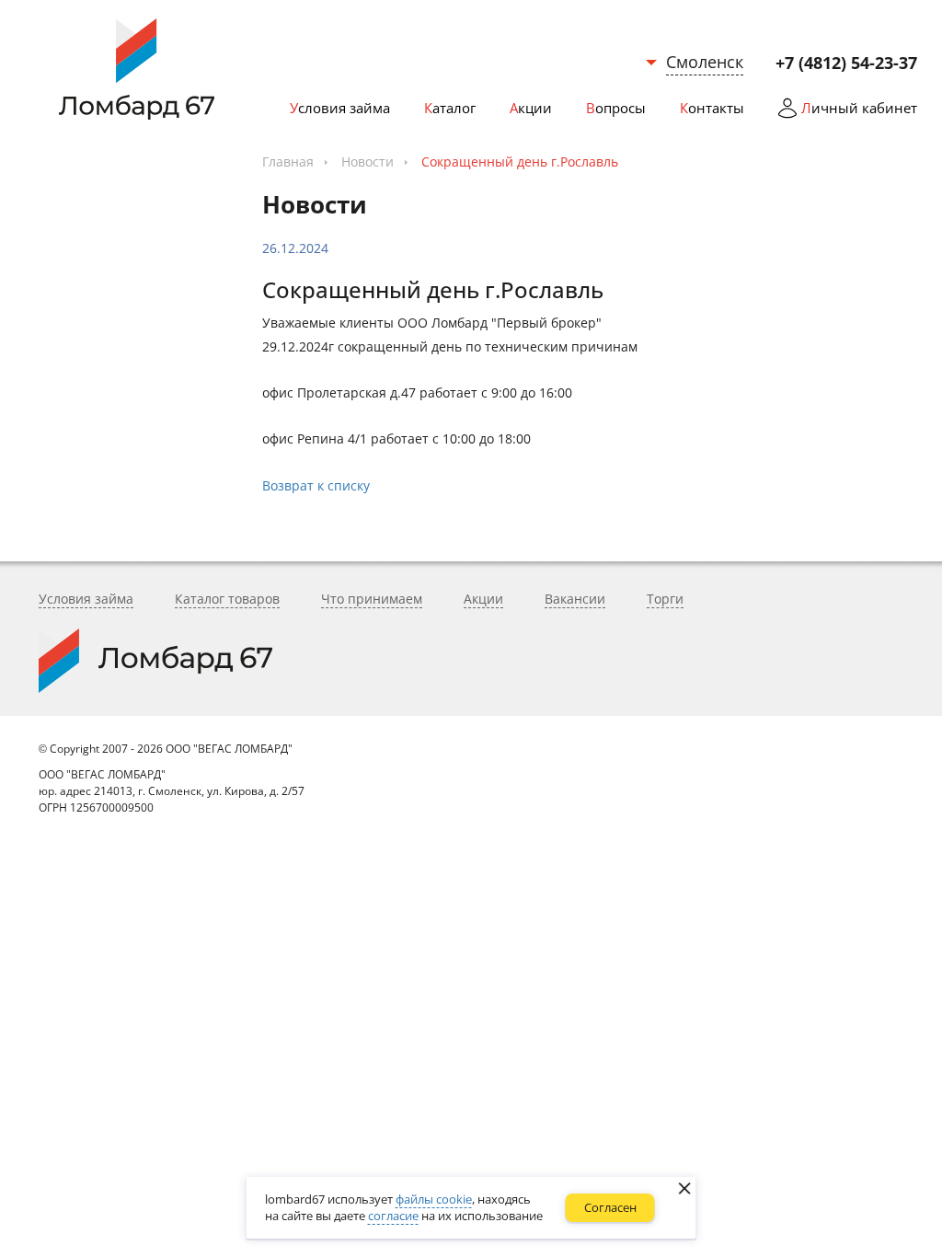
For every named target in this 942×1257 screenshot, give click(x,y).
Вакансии (575, 598)
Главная (288, 161)
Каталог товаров (227, 598)
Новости (367, 161)
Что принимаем (371, 598)
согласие (393, 1215)
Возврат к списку (316, 485)
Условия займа (86, 598)
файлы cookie (434, 1199)
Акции (483, 598)
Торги (665, 598)
